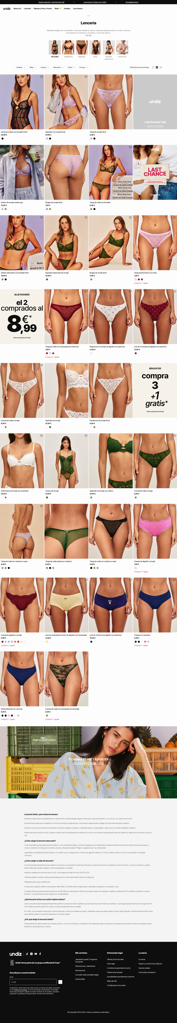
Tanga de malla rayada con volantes (58, 561)
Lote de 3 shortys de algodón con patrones (106, 635)
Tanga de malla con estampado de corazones (62, 347)
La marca (142, 959)
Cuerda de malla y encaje (10, 420)
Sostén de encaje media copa (12, 202)
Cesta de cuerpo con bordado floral (14, 132)
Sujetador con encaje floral (55, 132)
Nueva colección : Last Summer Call (51, 2)
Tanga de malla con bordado (100, 202)
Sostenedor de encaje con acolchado (14, 491)
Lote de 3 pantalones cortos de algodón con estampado (66, 635)
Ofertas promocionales (115, 959)
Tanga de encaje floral (98, 132)
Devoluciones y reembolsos (85, 966)
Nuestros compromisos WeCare (150, 964)
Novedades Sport (132, 2)
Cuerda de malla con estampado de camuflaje (62, 709)
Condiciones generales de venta (118, 968)
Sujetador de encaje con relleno (101, 491)
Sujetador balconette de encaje (57, 273)
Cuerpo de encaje (52, 491)
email (12, 977)
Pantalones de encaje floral (100, 420)
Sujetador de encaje (52, 420)
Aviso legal (111, 964)
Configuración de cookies (116, 985)
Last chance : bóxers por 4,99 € (95, 2)
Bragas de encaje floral (53, 202)
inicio (88, 16)
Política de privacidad (114, 972)
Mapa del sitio (112, 981)
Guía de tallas (80, 979)
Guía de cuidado (144, 968)
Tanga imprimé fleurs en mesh (145, 273)
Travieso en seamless (142, 635)
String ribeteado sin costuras (11, 709)
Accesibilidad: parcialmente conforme (120, 977)
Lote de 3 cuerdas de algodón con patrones (150, 347)
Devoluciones (80, 970)
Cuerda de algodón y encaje (11, 635)
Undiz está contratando (147, 972)
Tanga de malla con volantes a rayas (14, 561)
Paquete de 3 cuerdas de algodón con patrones (107, 347)
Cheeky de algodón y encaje (144, 561)
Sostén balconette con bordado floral (15, 273)
